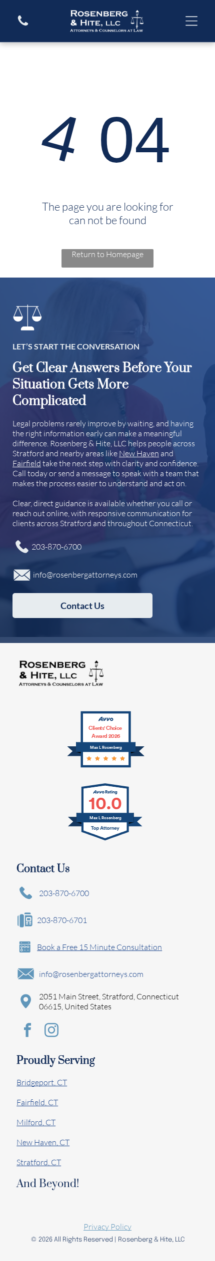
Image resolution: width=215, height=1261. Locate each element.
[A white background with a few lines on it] (23, 24)
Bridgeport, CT (41, 1082)
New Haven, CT (43, 1142)
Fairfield (26, 463)
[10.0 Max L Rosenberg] (105, 839)
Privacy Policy (108, 1227)
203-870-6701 (62, 920)
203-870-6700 (57, 547)
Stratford (28, 453)
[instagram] (51, 1031)
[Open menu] (192, 20)
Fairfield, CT (37, 1102)
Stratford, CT (38, 1162)
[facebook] (27, 1031)
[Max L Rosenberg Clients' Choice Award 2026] (105, 766)
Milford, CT (36, 1122)
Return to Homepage (108, 254)
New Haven (139, 453)
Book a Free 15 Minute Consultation (99, 947)
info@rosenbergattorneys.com (85, 575)
